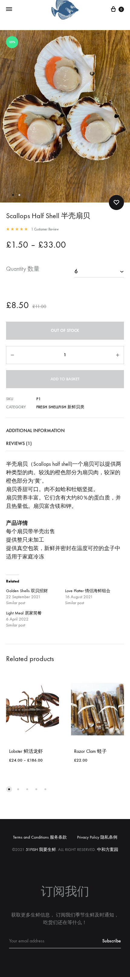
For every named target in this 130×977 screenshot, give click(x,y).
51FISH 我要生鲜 (41, 849)
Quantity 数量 (23, 268)
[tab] (65, 430)
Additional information (35, 430)
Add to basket (65, 379)
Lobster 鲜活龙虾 (26, 751)
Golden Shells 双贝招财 (27, 590)
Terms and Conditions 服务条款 (40, 837)
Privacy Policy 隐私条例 (97, 837)
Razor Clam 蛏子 (90, 751)
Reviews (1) (19, 443)
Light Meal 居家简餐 (24, 613)
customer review (45, 229)
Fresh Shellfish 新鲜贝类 (60, 407)
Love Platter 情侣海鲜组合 (87, 590)
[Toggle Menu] (9, 9)
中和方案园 (107, 849)
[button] (9, 789)
